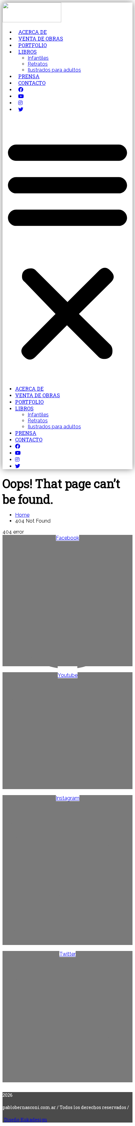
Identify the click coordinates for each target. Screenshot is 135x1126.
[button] (67, 249)
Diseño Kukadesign (25, 1120)
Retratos (38, 64)
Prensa (29, 76)
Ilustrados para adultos (54, 70)
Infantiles (38, 58)
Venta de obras (40, 38)
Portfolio (32, 45)
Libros (27, 51)
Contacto (32, 83)
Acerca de (32, 32)
